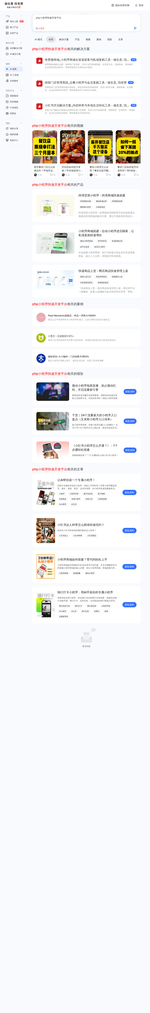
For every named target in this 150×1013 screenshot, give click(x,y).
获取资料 (130, 391)
